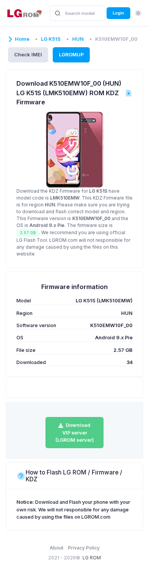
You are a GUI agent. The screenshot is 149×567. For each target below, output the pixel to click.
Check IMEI (28, 54)
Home (22, 39)
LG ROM (92, 558)
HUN (78, 39)
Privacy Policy (84, 548)
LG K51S (51, 39)
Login (118, 13)
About (56, 548)
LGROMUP (71, 54)
